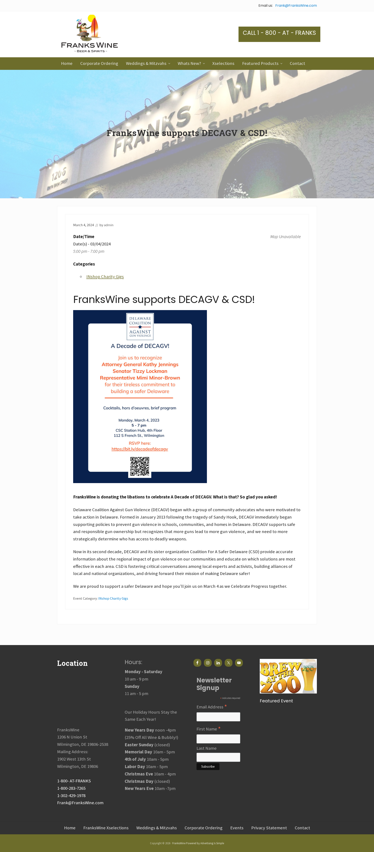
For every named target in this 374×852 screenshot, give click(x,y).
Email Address (212, 707)
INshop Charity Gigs (105, 276)
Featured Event (276, 701)
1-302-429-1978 (71, 795)
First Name (209, 729)
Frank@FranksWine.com (296, 5)
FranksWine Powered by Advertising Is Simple (198, 843)
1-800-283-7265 (71, 788)
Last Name (207, 748)
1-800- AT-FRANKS (74, 781)
